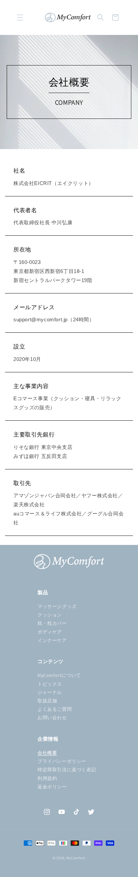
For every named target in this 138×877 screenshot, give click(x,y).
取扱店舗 (47, 701)
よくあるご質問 (55, 709)
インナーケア (52, 640)
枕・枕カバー (52, 623)
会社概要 (47, 753)
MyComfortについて (59, 675)
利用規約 (47, 778)
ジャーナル (50, 692)
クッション (50, 615)
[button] (20, 17)
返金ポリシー (52, 787)
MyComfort (75, 858)
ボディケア (50, 632)
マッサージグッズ (57, 606)
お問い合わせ (52, 717)
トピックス (50, 684)
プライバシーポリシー (62, 761)
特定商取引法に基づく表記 (67, 770)
